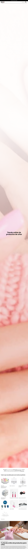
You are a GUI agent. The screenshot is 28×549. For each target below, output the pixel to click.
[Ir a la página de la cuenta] (23, 2)
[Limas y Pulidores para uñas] (23, 504)
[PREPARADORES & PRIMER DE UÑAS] (23, 481)
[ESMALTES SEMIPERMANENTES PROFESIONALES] (5, 481)
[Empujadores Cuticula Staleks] (14, 493)
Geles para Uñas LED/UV (22, 497)
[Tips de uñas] (5, 514)
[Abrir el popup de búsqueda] (22, 2)
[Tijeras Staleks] (14, 504)
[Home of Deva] (2, 2)
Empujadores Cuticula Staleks (14, 497)
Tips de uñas (2, 519)
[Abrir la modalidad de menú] (26, 2)
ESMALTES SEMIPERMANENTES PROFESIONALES (4, 486)
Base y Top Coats (12, 485)
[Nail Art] (5, 504)
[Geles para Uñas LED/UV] (23, 493)
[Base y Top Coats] (14, 481)
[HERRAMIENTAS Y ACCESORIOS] (5, 493)
